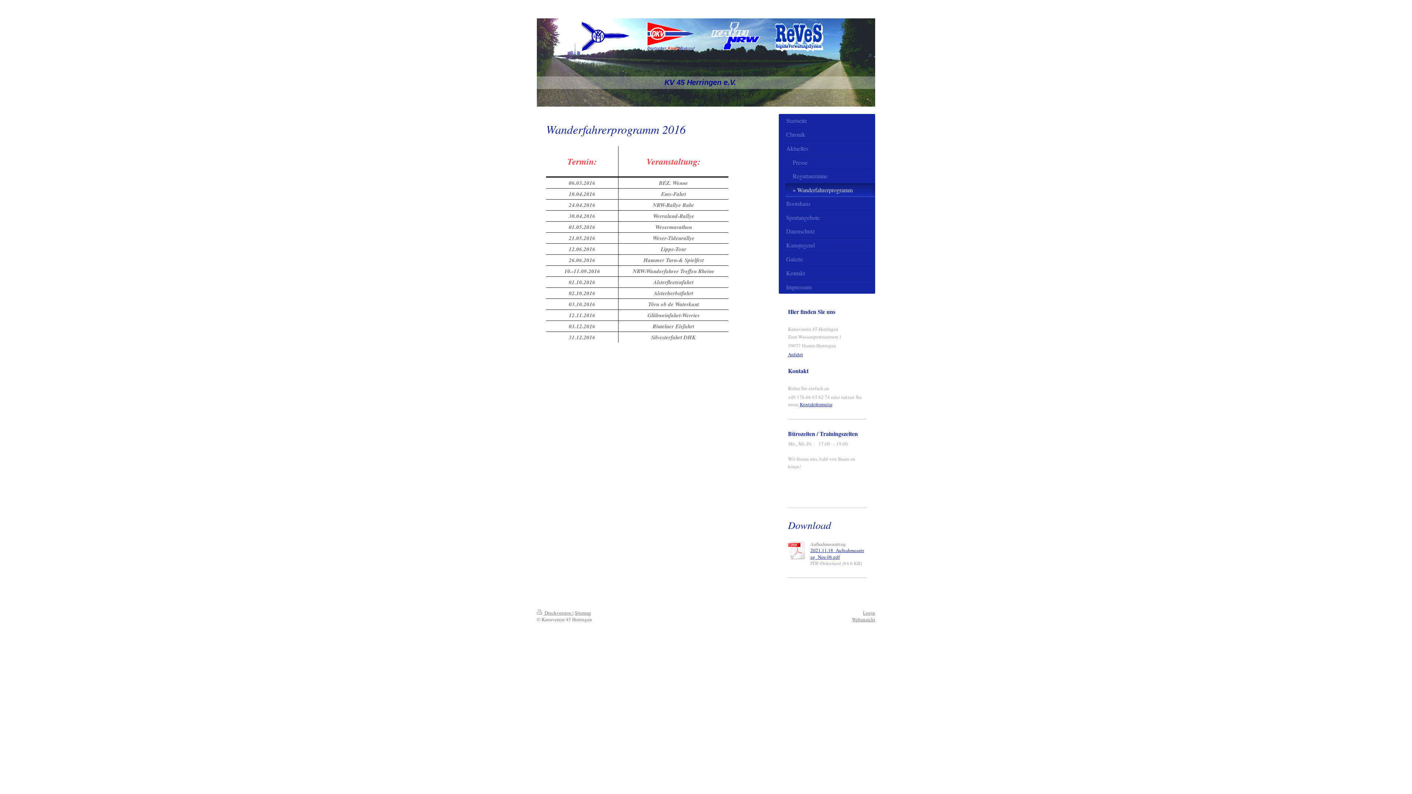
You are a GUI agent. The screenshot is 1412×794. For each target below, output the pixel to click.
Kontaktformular (816, 404)
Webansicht (863, 619)
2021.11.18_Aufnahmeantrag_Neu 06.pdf (837, 553)
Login (869, 612)
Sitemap (583, 612)
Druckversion (558, 612)
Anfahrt (795, 354)
